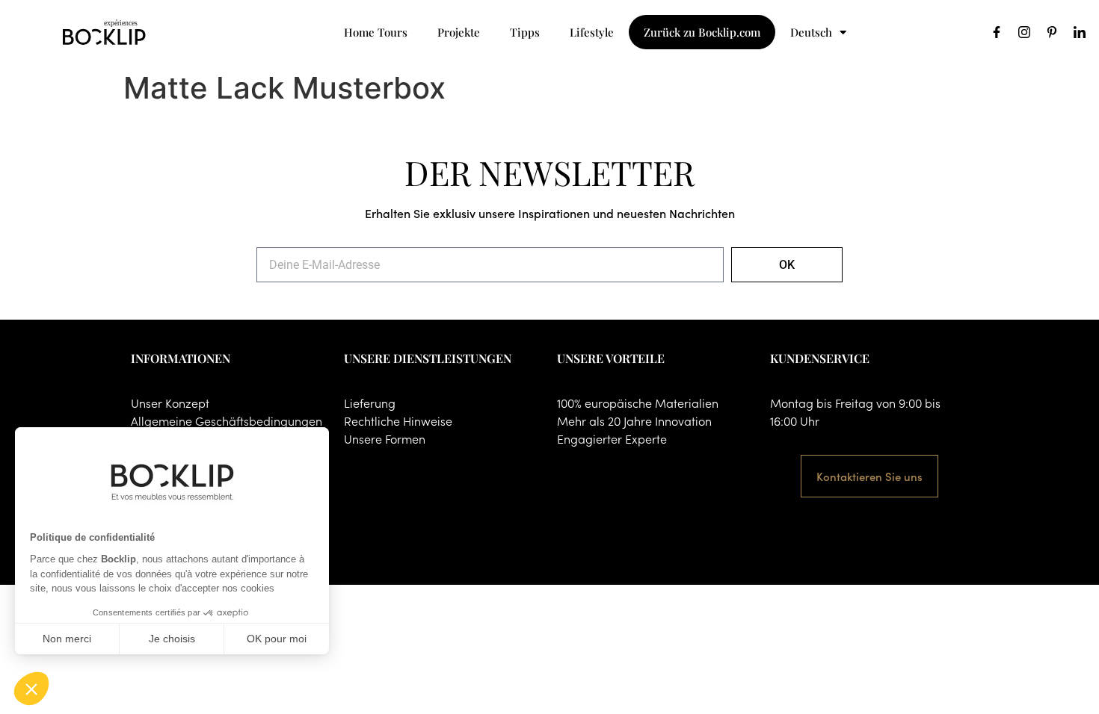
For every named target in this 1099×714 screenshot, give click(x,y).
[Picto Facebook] (997, 32)
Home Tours (375, 32)
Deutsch (811, 32)
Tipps (525, 32)
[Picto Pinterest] (1052, 32)
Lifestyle (592, 32)
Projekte (458, 32)
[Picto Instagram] (1024, 32)
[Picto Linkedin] (1080, 32)
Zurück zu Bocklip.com (702, 32)
